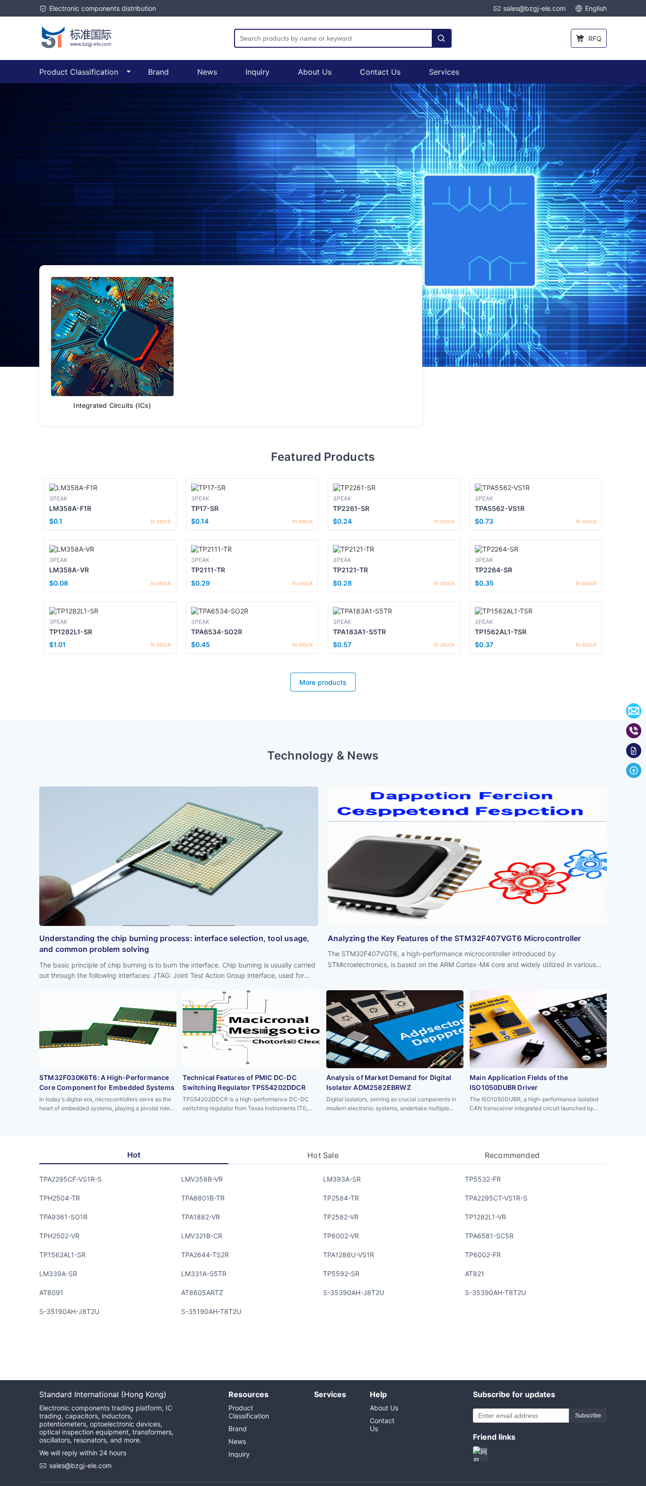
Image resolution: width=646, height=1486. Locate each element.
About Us (315, 72)
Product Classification (78, 72)
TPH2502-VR (59, 1236)
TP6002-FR (483, 1255)
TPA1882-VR (200, 1217)
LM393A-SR (342, 1179)
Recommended (512, 1155)
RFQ (595, 39)
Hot (134, 1154)
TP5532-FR (483, 1179)
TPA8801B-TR (203, 1198)
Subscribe (588, 1415)
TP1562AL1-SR (62, 1255)
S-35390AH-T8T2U (495, 1292)
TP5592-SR (341, 1274)
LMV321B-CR (201, 1236)
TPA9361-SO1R (63, 1217)
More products (323, 682)
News (207, 72)
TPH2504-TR (59, 1198)
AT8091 (51, 1292)
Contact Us (380, 72)
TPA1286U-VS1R (348, 1255)
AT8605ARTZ (202, 1292)
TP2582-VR (340, 1217)
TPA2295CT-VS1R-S (496, 1198)
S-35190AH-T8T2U (211, 1311)
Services (444, 72)
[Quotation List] (633, 750)
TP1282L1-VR (485, 1217)
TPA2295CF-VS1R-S (70, 1179)
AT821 (474, 1274)
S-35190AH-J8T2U (69, 1311)
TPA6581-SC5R (489, 1236)
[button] (16, 226)
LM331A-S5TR (204, 1274)
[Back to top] (633, 770)
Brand (158, 72)
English (596, 8)
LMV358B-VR (202, 1179)
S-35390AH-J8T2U (353, 1292)
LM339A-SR (58, 1274)
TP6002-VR (341, 1236)
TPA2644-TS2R (205, 1255)
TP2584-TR (341, 1198)
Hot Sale (323, 1155)
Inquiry (257, 72)
